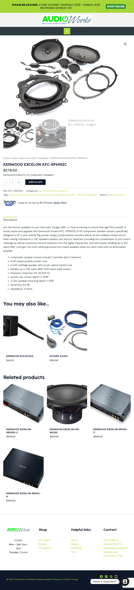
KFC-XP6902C (78, 194)
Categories (45, 548)
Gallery (75, 544)
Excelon (56, 194)
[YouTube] (116, 576)
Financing (76, 548)
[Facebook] (101, 576)
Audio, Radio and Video (24, 158)
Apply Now (60, 202)
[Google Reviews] (111, 576)
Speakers (44, 158)
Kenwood (66, 194)
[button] (125, 44)
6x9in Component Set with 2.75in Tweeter (30, 194)
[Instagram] (106, 576)
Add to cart (35, 182)
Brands (42, 544)
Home (6, 158)
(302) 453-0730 (113, 556)
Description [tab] (10, 219)
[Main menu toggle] (67, 31)
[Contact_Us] (124, 581)
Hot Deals (44, 540)
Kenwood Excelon (48, 191)
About (74, 540)
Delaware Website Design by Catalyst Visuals (57, 579)
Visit (73, 552)
